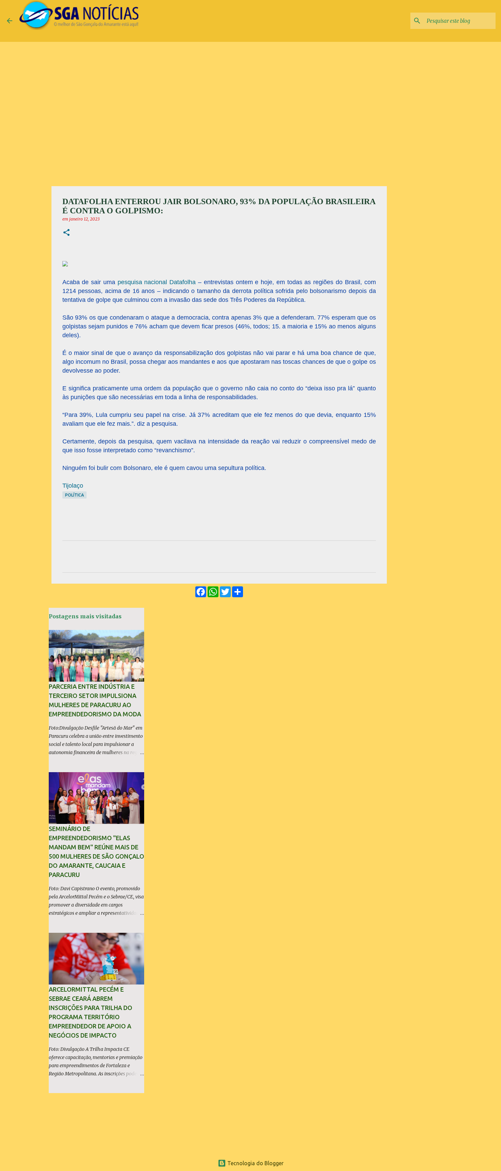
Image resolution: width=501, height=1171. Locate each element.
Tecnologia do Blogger (255, 1163)
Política (74, 495)
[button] (66, 233)
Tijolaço (72, 485)
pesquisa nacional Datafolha (157, 282)
